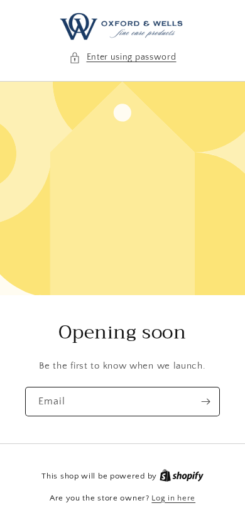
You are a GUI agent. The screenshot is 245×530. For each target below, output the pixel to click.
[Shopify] (182, 476)
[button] (123, 57)
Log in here (173, 498)
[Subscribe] (205, 401)
